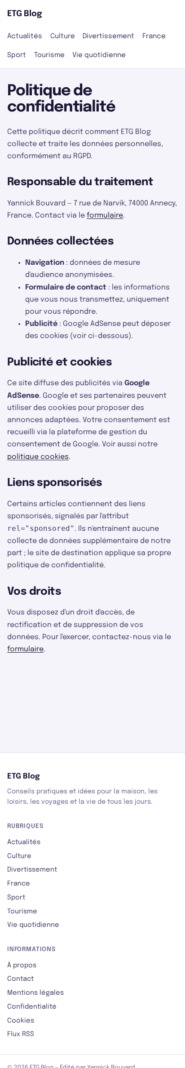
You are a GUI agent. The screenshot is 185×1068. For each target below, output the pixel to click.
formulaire (105, 215)
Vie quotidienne (99, 55)
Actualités (24, 36)
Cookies (20, 1020)
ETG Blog (24, 13)
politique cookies (38, 457)
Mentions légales (35, 992)
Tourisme (49, 55)
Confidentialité (32, 1006)
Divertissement (108, 36)
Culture (62, 36)
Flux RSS (20, 1034)
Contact (20, 978)
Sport (16, 55)
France (154, 36)
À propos (21, 965)
